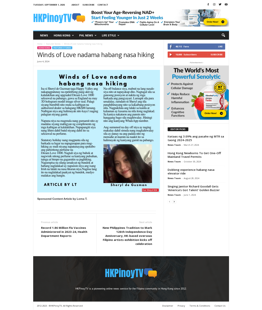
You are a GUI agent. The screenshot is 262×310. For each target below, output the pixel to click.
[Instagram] (214, 4)
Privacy (181, 305)
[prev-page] (169, 202)
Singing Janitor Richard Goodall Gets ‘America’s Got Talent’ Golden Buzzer (194, 188)
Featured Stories (53, 44)
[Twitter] (220, 4)
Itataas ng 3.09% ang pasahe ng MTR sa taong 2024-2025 (196, 138)
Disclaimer (167, 305)
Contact (102, 4)
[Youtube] (226, 4)
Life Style (109, 35)
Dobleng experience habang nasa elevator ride (191, 171)
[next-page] (174, 202)
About (75, 4)
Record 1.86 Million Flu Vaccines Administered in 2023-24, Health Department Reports (64, 232)
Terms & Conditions (199, 305)
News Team (174, 144)
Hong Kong (62, 35)
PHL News (86, 35)
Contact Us (219, 305)
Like (220, 46)
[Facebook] (208, 4)
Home (39, 44)
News (44, 35)
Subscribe (88, 4)
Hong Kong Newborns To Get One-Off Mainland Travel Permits (194, 155)
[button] (223, 35)
